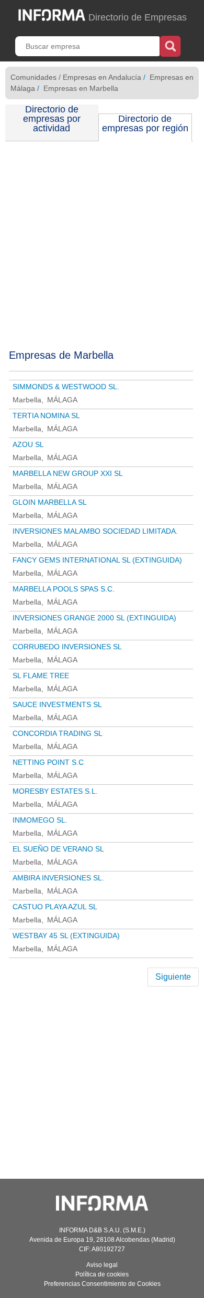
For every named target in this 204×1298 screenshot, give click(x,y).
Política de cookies (102, 1274)
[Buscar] (170, 45)
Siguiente (173, 976)
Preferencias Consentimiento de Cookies (102, 1283)
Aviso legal (102, 1265)
